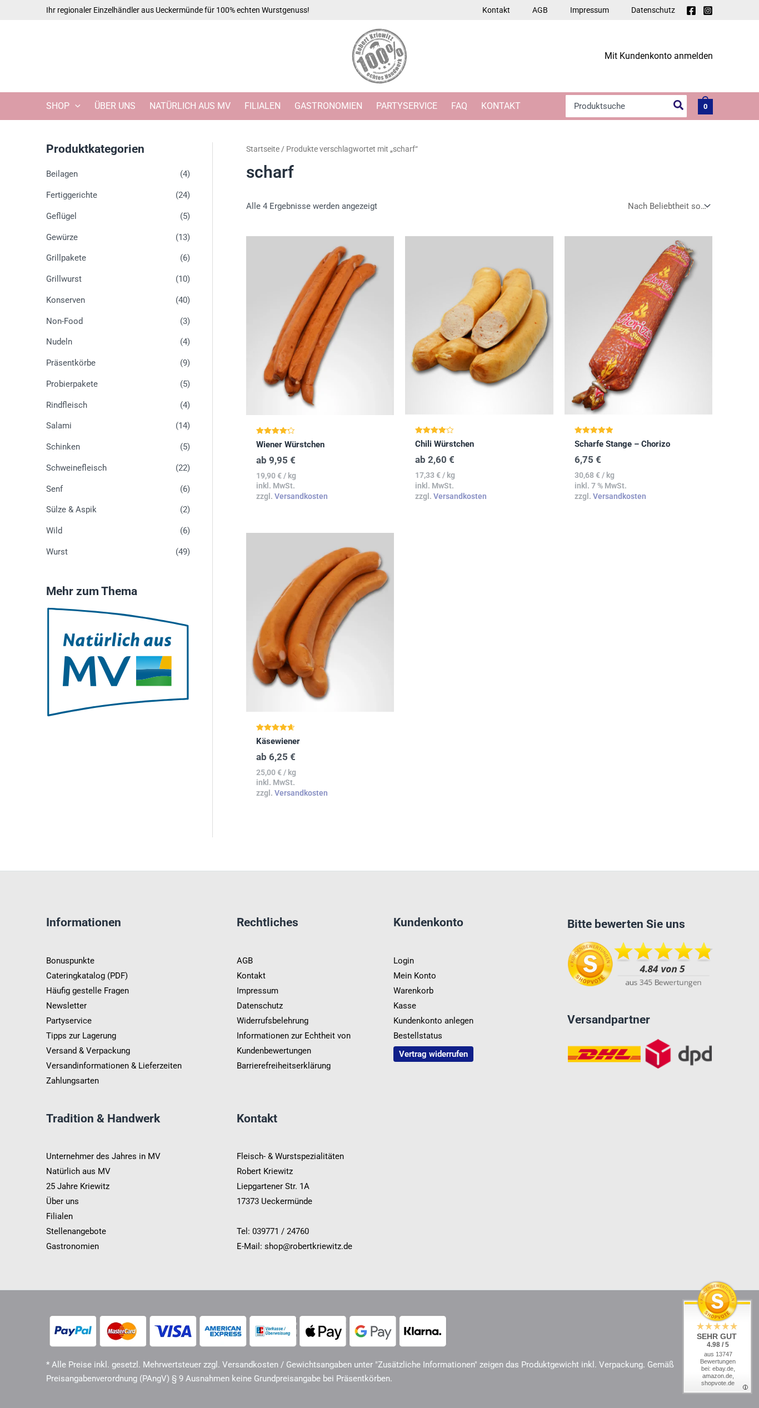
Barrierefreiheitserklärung (284, 1066)
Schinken (63, 447)
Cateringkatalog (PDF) (87, 976)
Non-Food (64, 321)
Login (403, 961)
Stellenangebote (76, 1231)
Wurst (57, 552)
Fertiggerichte (71, 195)
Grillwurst (64, 279)
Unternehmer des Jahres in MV (103, 1156)
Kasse (404, 1006)
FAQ (459, 106)
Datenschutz (653, 10)
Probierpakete (72, 384)
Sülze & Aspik (71, 510)
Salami (59, 426)
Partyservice (406, 106)
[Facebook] (691, 11)
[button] (75, 106)
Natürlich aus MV (190, 106)
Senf (54, 489)
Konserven (65, 300)
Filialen (262, 106)
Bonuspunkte (70, 961)
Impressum (589, 10)
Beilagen (62, 174)
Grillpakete (66, 258)
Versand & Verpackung (88, 1051)
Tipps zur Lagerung (81, 1036)
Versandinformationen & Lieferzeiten (114, 1066)
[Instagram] (708, 11)
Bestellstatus (417, 1036)
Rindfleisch (66, 405)
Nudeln (59, 342)
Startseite (262, 148)
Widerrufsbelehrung (272, 1021)
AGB (540, 10)
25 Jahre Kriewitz (77, 1186)
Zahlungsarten (72, 1081)
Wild (54, 531)
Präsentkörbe (71, 363)
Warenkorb (413, 991)
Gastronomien (328, 106)
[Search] (679, 106)
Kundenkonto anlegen (433, 1021)
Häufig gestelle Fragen (87, 991)
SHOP (57, 106)
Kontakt (496, 10)
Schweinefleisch (76, 468)
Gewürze (62, 237)
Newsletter (66, 1006)
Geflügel (61, 216)
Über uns (115, 106)
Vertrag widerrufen (433, 1054)
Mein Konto (414, 976)
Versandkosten (301, 496)
